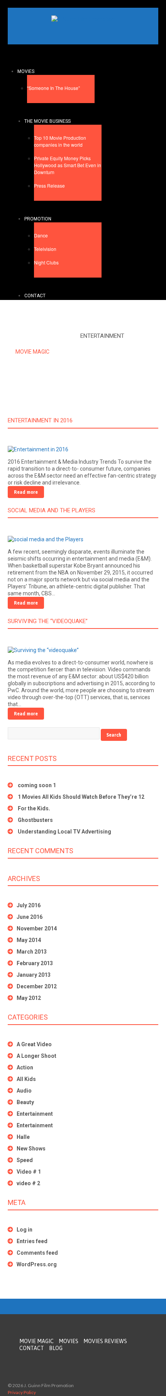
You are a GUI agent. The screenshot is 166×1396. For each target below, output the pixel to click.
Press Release (49, 185)
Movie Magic (32, 352)
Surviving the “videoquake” (48, 621)
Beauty (25, 1102)
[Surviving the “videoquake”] (43, 649)
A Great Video (34, 1044)
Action (25, 1067)
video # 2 (28, 1183)
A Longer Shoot (36, 1056)
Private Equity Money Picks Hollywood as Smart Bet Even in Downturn (67, 165)
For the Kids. (34, 808)
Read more (26, 492)
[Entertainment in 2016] (38, 449)
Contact (35, 295)
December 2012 (37, 986)
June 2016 (29, 917)
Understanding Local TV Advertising (64, 831)
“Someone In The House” (53, 88)
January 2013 (34, 975)
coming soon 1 (37, 785)
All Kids (26, 1079)
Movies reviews (105, 1341)
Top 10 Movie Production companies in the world (60, 141)
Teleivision (45, 249)
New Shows (31, 1148)
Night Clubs (46, 262)
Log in (24, 1230)
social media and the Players (51, 510)
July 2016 (29, 905)
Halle (23, 1137)
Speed (25, 1160)
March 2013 (32, 952)
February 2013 (35, 963)
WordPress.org (37, 1264)
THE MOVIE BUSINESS (47, 121)
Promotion (37, 219)
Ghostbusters (35, 820)
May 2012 (29, 998)
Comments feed (37, 1253)
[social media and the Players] (45, 538)
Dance (41, 235)
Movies (25, 71)
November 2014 (37, 928)
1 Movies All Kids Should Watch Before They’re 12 (81, 797)
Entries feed (32, 1241)
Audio (24, 1091)
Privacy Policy (22, 1392)
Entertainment (35, 1114)
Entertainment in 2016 (40, 420)
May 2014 (29, 940)
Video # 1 (29, 1172)
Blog (56, 1348)
